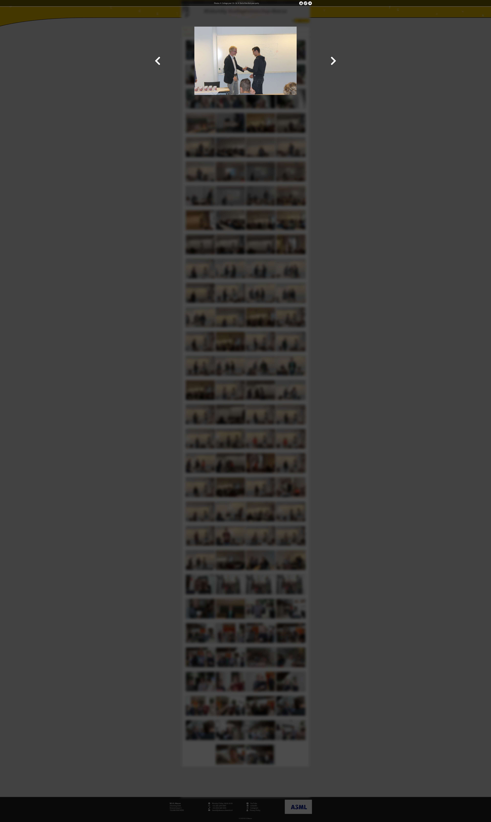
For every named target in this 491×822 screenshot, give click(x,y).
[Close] (310, 3)
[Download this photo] (301, 3)
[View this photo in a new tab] (306, 3)
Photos (217, 3)
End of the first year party (249, 3)
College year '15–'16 (229, 3)
